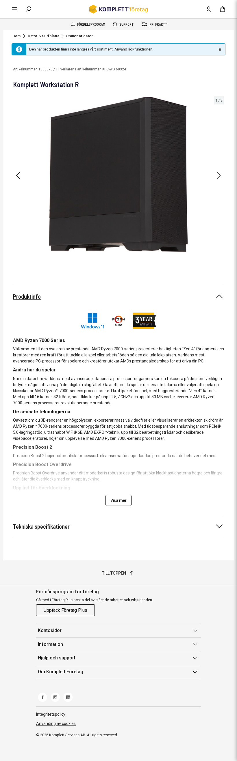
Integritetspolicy (50, 714)
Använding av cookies (56, 723)
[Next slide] (219, 175)
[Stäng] (219, 49)
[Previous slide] (18, 175)
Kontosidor (50, 630)
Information (50, 644)
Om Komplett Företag (60, 671)
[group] (118, 174)
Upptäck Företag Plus (65, 610)
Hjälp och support (56, 658)
